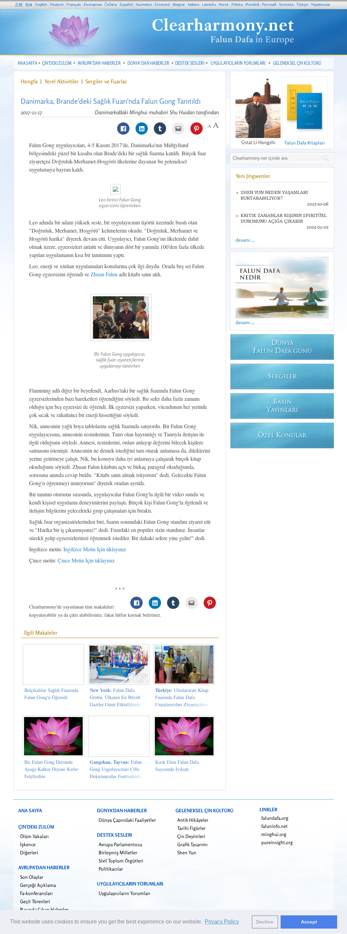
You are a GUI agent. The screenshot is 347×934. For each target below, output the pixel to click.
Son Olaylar (31, 877)
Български (93, 4)
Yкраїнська (320, 4)
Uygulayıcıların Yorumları (124, 893)
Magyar (178, 4)
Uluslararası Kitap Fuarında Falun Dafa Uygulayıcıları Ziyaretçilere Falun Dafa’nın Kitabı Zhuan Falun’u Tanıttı (183, 704)
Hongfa (30, 81)
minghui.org (273, 834)
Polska (237, 4)
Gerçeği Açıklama (38, 885)
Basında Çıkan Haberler (44, 909)
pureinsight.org (277, 842)
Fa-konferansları (36, 893)
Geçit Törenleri (35, 901)
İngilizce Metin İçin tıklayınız (94, 549)
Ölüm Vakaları (34, 836)
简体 (29, 5)
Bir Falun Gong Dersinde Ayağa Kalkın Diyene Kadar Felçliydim (51, 769)
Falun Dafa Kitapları (305, 142)
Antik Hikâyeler (192, 820)
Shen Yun (186, 852)
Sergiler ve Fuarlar (106, 81)
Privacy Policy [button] (222, 922)
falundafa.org (274, 818)
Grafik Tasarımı (192, 844)
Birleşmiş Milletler (118, 852)
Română (252, 4)
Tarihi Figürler (191, 828)
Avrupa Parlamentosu (120, 844)
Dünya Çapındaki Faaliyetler (127, 820)
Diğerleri (29, 852)
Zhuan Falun (104, 274)
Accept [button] (309, 922)
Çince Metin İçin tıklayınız (86, 560)
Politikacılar (111, 869)
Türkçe (302, 4)
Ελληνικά (162, 4)
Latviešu (209, 4)
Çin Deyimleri (191, 836)
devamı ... (245, 240)
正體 (18, 5)
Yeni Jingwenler (253, 176)
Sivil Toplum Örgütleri (121, 860)
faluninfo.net (274, 826)
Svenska (286, 4)
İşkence (28, 844)
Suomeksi (144, 4)
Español (126, 4)
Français (73, 4)
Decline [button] (264, 922)
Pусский (269, 4)
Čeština (110, 4)
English (41, 4)
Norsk (224, 4)
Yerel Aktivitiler (62, 81)
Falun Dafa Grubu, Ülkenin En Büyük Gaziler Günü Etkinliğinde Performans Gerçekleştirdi (115, 701)
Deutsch (57, 4)
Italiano (193, 4)
